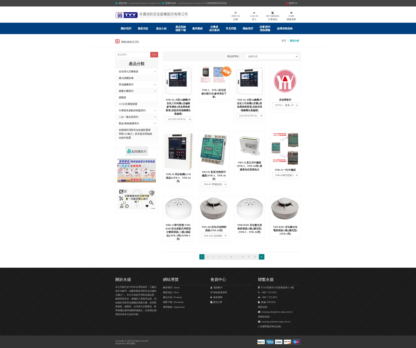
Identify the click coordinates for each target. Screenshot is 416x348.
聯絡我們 (248, 28)
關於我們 (126, 28)
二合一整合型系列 (128, 117)
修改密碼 (217, 297)
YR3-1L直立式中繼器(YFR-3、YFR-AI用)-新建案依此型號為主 (249, 166)
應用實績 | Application (174, 307)
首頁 (283, 40)
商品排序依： (234, 56)
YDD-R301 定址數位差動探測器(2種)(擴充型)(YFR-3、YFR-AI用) (249, 228)
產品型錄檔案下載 (181, 28)
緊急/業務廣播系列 (129, 123)
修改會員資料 (220, 292)
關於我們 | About (171, 287)
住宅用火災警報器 (128, 71)
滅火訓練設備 (126, 78)
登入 (254, 18)
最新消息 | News (171, 292)
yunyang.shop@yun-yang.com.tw (276, 312)
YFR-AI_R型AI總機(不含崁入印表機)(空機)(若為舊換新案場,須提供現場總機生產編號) (249, 104)
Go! (154, 54)
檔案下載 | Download (173, 302)
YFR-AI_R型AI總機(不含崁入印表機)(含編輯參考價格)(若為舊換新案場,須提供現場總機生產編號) (178, 106)
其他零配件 (285, 99)
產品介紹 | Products (172, 297)
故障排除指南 (285, 28)
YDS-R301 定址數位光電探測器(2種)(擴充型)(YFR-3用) (285, 230)
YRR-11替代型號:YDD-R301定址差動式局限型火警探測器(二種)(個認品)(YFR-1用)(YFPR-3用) (178, 232)
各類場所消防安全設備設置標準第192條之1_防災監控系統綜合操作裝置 (135, 134)
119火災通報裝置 (128, 104)
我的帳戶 (217, 287)
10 (255, 257)
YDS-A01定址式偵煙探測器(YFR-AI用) (214, 229)
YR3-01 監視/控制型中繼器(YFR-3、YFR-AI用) (214, 175)
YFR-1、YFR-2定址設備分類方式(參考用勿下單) (214, 93)
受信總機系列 (126, 84)
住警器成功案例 (214, 28)
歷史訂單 (217, 302)
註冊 (235, 18)
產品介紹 (161, 28)
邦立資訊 (131, 343)
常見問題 (231, 28)
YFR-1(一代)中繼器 (285, 170)
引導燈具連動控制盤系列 (132, 110)
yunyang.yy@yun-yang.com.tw (275, 321)
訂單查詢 (272, 18)
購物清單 (291, 18)
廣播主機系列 (126, 91)
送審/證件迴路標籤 (265, 28)
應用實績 (197, 28)
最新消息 (143, 28)
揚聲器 (122, 97)
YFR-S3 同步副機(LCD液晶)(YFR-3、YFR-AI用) (178, 178)
